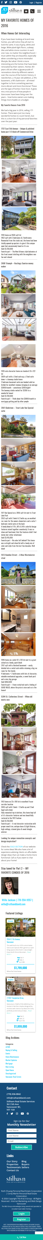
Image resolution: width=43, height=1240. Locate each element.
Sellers (25, 1167)
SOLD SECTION (16, 846)
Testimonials (14, 1167)
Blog (24, 1161)
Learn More (20, 930)
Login (31, 2)
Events (8, 1053)
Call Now (22, 1237)
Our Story (12, 1161)
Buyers (25, 1164)
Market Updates (11, 1060)
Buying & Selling (11, 1050)
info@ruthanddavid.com (19, 1097)
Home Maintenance (12, 1056)
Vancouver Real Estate (13, 1076)
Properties (12, 1164)
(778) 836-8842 (14, 1094)
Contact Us (13, 1170)
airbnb (8, 1046)
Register (39, 2)
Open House (10, 1070)
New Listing (10, 1066)
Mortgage (9, 1063)
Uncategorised (11, 1073)
